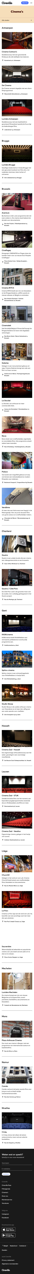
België (6, 1246)
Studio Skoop (7, 704)
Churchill (5, 875)
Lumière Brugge (8, 165)
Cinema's (5, 1192)
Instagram (5, 1214)
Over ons (5, 1196)
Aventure (5, 213)
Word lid (24, 3)
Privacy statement (8, 1260)
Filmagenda (6, 1189)
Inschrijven (6, 1174)
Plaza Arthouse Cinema (12, 1040)
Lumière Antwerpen (10, 119)
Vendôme (6, 507)
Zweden (4, 1250)
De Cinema (6, 85)
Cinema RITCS (8, 288)
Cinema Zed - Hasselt (11, 749)
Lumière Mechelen (9, 992)
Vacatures (5, 1203)
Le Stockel (6, 400)
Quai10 (5, 555)
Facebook (5, 1217)
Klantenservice (7, 1200)
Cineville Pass (6, 1185)
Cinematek (6, 325)
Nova (4, 436)
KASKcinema (7, 634)
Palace (5, 472)
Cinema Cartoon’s (9, 52)
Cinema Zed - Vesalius (11, 831)
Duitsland (22, 1246)
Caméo (5, 1086)
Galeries (5, 363)
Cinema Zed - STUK (10, 795)
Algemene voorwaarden (10, 1264)
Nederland (13, 1246)
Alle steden (5, 20)
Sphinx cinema (8, 670)
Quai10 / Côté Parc (10, 588)
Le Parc (5, 911)
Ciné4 (4, 1132)
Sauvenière (6, 946)
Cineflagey (6, 250)
